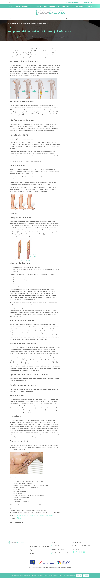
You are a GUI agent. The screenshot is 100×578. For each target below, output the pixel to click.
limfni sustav (49, 515)
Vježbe (89, 18)
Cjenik (18, 6)
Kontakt (90, 6)
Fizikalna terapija (39, 18)
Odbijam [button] (86, 575)
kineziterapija (21, 515)
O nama (10, 6)
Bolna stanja (26, 6)
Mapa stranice (34, 550)
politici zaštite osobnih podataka (66, 575)
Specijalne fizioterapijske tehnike (60, 37)
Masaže (80, 18)
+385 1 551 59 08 (88, 2)
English (9, 2)
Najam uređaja (79, 6)
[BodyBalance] (16, 543)
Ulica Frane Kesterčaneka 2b (60, 553)
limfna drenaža (39, 515)
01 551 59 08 (55, 546)
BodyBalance (12, 23)
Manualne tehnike (33, 37)
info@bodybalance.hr (74, 2)
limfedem (30, 515)
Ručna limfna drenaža (45, 37)
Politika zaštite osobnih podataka (39, 546)
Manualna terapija (54, 18)
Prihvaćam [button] (79, 575)
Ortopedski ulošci (67, 6)
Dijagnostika (11, 18)
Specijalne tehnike (68, 18)
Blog (45, 6)
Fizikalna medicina (24, 18)
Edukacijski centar (54, 6)
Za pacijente (37, 6)
